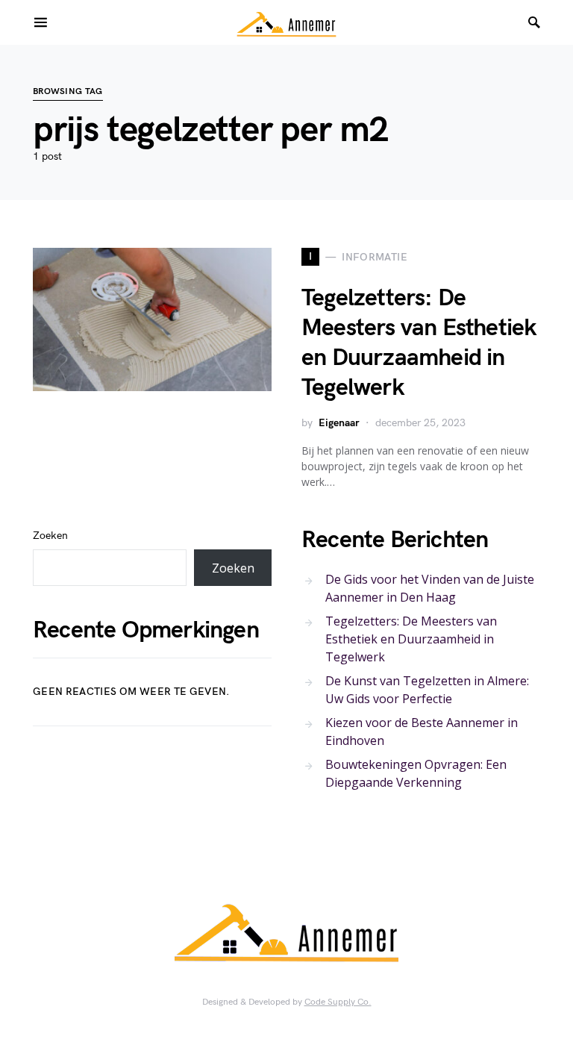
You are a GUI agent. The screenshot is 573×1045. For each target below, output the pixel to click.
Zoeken (50, 535)
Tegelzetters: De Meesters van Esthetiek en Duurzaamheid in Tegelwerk (418, 343)
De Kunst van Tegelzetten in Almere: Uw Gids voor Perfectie (427, 690)
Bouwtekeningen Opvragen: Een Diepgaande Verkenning (416, 773)
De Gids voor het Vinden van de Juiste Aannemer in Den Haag (429, 588)
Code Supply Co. (338, 1002)
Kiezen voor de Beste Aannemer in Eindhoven (421, 731)
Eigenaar (339, 423)
